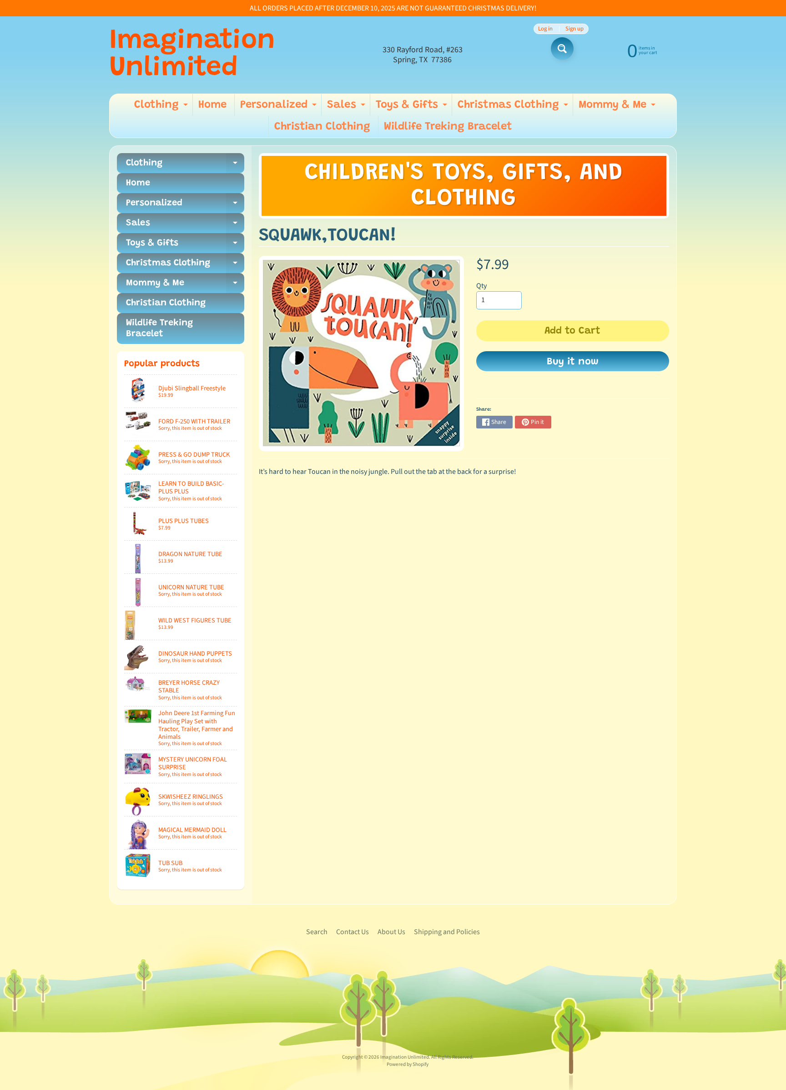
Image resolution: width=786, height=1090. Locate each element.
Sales (347, 108)
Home (212, 105)
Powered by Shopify (407, 1064)
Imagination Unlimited (192, 55)
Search (317, 932)
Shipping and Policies (447, 932)
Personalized (279, 108)
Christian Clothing (322, 126)
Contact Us (352, 932)
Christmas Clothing (514, 108)
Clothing (162, 108)
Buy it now (573, 362)
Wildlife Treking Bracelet (448, 126)
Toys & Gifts (412, 108)
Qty (481, 286)
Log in (545, 29)
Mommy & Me (618, 108)
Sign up (574, 29)
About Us (391, 932)
